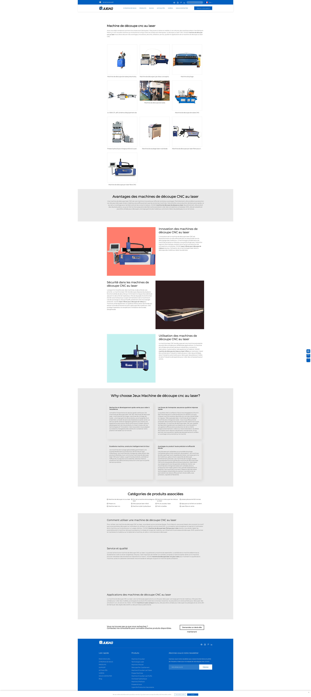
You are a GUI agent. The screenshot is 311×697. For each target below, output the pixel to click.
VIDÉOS (170, 8)
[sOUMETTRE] (201, 2)
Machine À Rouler (138, 664)
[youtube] (178, 1)
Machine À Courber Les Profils (142, 676)
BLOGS (151, 8)
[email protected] (108, 2)
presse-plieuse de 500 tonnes (191, 499)
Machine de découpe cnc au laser (119, 499)
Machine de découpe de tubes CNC (187, 112)
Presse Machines (137, 673)
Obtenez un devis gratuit (203, 8)
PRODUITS (142, 8)
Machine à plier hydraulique (142, 506)
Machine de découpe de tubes (154, 103)
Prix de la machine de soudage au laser (144, 500)
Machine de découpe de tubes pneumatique (122, 76)
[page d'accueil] (106, 643)
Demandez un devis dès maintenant (192, 628)
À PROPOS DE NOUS (129, 8)
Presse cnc (112, 503)
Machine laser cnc (114, 506)
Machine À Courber (138, 659)
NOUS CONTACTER (182, 8)
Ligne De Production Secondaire (143, 687)
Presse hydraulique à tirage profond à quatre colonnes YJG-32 (128, 148)
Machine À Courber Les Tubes (142, 670)
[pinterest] (181, 1)
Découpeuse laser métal (141, 503)
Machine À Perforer (138, 681)
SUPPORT (102, 667)
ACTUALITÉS (161, 8)
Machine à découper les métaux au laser (167, 500)
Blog (100, 679)
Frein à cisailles (162, 506)
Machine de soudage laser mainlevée (154, 148)
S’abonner (205, 667)
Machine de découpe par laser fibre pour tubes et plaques (192, 148)
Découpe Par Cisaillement (140, 667)
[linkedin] (184, 1)
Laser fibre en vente (187, 506)
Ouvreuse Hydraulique (139, 679)
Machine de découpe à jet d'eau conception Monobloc (158, 76)
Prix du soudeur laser (164, 503)
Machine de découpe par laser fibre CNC (122, 184)
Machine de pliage (187, 76)
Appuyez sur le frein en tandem (191, 503)
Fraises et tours (137, 684)
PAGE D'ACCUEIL (104, 659)
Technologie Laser (138, 662)
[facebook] (174, 1)
